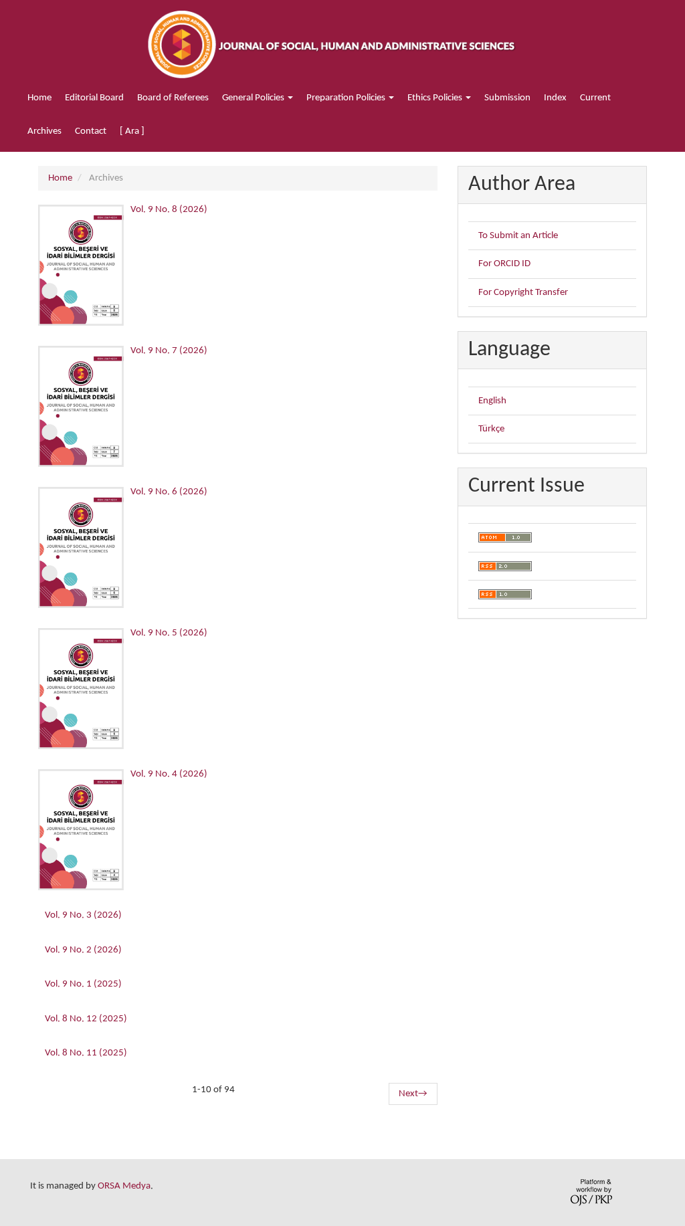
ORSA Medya (124, 1186)
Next (413, 1094)
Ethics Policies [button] (435, 98)
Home (39, 98)
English (492, 401)
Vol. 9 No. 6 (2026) (168, 492)
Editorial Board (94, 98)
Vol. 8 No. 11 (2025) (86, 1053)
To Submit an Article (518, 236)
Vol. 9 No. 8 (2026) (168, 210)
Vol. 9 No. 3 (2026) (83, 915)
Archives (44, 131)
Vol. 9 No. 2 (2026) (83, 950)
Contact (90, 131)
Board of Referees (173, 98)
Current (595, 98)
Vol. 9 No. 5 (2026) (168, 633)
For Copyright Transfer (523, 293)
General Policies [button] (254, 98)
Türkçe (491, 429)
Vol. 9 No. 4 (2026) (168, 774)
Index (555, 98)
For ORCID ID (504, 264)
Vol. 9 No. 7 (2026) (168, 351)
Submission (507, 98)
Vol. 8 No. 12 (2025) (86, 1019)
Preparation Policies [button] (346, 98)
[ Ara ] (132, 131)
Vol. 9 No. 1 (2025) (83, 984)
